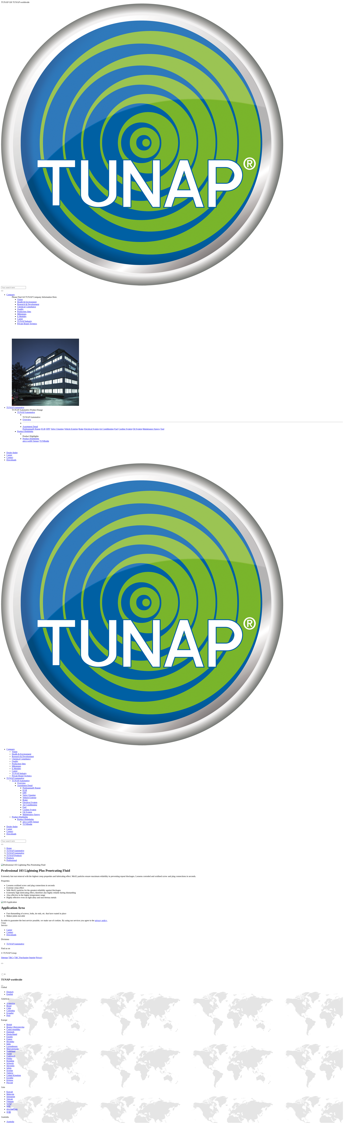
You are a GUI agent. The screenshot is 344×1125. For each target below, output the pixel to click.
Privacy (39, 957)
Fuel (116, 429)
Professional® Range (32, 429)
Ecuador (10, 1013)
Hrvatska (10, 1041)
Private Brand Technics (27, 324)
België (9, 1024)
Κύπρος (9, 1080)
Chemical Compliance (26, 307)
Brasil (8, 1006)
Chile (8, 1008)
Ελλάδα (9, 1078)
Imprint (32, 957)
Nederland (10, 1051)
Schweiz (10, 1063)
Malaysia (10, 1094)
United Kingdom (13, 1075)
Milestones (21, 314)
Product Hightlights (31, 439)
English (9, 994)
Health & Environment (27, 302)
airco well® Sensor (31, 441)
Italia (8, 1044)
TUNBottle (44, 441)
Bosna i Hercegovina (15, 1027)
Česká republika (13, 1029)
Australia (10, 1121)
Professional (11, 860)
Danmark (10, 1032)
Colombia (10, 1010)
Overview (27, 419)
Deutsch (9, 992)
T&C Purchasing (21, 957)
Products (10, 858)
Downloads (11, 460)
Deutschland (11, 1034)
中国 (8, 1112)
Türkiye (9, 1073)
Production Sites (24, 311)
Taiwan (9, 1099)
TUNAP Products (14, 855)
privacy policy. (101, 920)
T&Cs (11, 957)
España (9, 1037)
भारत (8, 1106)
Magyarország (12, 1049)
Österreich (10, 1056)
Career (20, 319)
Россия (9, 1082)
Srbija (8, 1068)
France (9, 1039)
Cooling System (125, 429)
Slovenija (10, 1066)
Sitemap (4, 957)
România (10, 1061)
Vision (20, 299)
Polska (9, 1058)
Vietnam (10, 1101)
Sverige (9, 1070)
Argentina (10, 1003)
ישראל (9, 1104)
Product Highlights (25, 431)
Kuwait (9, 1092)
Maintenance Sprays (151, 429)
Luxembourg (11, 1046)
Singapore (10, 1096)
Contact (9, 457)
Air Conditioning (106, 429)
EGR (43, 429)
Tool (162, 429)
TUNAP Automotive (15, 407)
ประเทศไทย (11, 1109)
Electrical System (91, 429)
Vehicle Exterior (71, 429)
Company (10, 295)
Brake (81, 429)
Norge (9, 1053)
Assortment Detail (30, 426)
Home (9, 848)
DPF (48, 429)
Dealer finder (12, 452)
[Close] (2, 963)
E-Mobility (21, 316)
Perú (8, 1015)
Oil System (137, 429)
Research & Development (28, 304)
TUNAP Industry (24, 321)
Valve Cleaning (57, 429)
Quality (20, 309)
